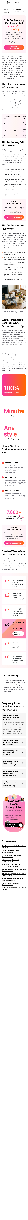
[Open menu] (25, 2)
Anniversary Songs (16, 9)
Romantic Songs (6, 9)
